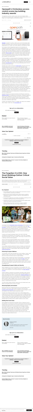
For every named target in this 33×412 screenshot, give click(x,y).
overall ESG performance (6, 249)
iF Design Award (18, 65)
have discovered (9, 62)
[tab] (4, 134)
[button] (2, 2)
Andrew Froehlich (5, 184)
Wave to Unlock (9, 52)
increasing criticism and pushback (8, 289)
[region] (16, 136)
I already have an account (16, 144)
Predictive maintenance (25, 274)
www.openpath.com (17, 102)
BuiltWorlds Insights (5, 95)
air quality (23, 258)
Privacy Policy (3, 410)
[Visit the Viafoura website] (29, 137)
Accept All (29, 410)
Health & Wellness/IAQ (5, 6)
